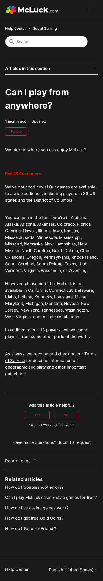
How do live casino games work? (37, 507)
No (66, 415)
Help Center (15, 28)
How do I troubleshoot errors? (34, 487)
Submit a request (74, 442)
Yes (37, 415)
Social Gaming (45, 28)
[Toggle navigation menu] (88, 10)
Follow (16, 131)
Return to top (18, 460)
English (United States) (71, 570)
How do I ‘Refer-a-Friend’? (30, 528)
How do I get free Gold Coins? (34, 518)
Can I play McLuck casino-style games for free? (51, 497)
